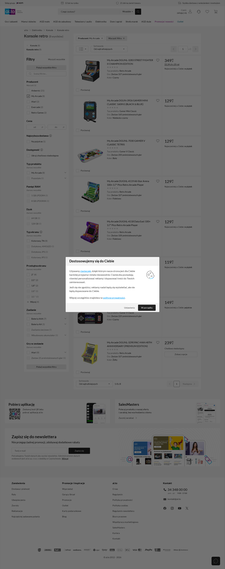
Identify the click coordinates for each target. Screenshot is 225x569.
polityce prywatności (114, 297)
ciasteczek (85, 271)
